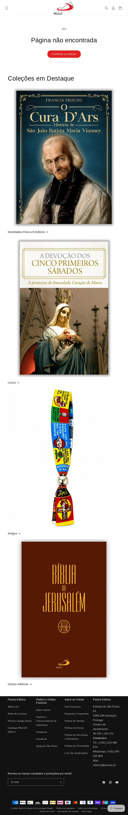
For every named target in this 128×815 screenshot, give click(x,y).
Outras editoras (18, 684)
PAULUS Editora (25, 808)
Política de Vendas (75, 721)
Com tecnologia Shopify (43, 808)
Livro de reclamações (76, 753)
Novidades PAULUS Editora (26, 232)
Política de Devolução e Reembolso (76, 737)
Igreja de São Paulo (46, 746)
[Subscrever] (60, 782)
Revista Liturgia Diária (20, 721)
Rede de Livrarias (17, 713)
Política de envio (47, 811)
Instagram (41, 732)
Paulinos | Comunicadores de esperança (46, 721)
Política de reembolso (65, 808)
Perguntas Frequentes (77, 713)
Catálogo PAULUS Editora (17, 730)
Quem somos (43, 710)
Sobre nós (13, 706)
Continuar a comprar (64, 54)
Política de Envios (74, 728)
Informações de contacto (68, 811)
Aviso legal (86, 811)
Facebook (41, 739)
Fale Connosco (73, 706)
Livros (12, 382)
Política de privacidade (88, 808)
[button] (6, 8)
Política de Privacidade (77, 746)
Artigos (12, 533)
